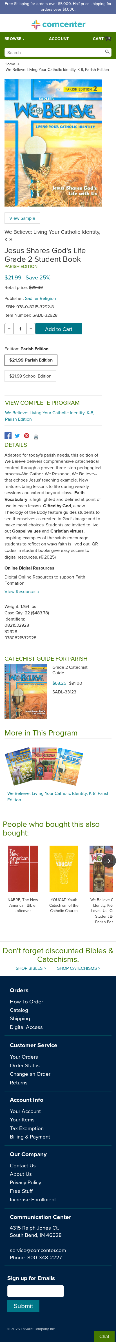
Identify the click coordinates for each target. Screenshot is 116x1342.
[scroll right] (109, 861)
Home (10, 64)
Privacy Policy (25, 1182)
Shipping (20, 1018)
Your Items (22, 1119)
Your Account (25, 1111)
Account (59, 38)
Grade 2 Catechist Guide (70, 670)
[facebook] (8, 435)
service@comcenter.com (38, 1250)
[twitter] (17, 435)
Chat (104, 1336)
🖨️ (36, 437)
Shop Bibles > (31, 968)
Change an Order (30, 1073)
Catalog (19, 1010)
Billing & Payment (30, 1136)
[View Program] (58, 766)
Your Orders (24, 1056)
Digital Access (26, 1027)
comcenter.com (58, 23)
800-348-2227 (44, 1257)
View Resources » (22, 591)
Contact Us (23, 1165)
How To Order (26, 1001)
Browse (13, 38)
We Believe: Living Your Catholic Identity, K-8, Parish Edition (57, 69)
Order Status (25, 1065)
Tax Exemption (27, 1128)
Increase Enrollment (33, 1199)
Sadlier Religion (40, 298)
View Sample (22, 218)
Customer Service (33, 1045)
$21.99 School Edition (30, 376)
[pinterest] (26, 435)
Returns (19, 1082)
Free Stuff (21, 1191)
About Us (21, 1173)
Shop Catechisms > (78, 968)
